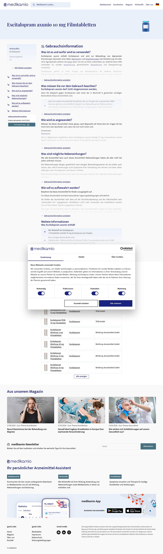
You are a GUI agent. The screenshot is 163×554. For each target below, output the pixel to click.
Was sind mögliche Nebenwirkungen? (19, 97)
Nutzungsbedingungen (41, 540)
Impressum (36, 534)
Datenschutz (37, 537)
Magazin (129, 4)
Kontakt (10, 540)
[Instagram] (69, 532)
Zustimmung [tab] (45, 257)
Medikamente (105, 4)
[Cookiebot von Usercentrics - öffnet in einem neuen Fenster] (122, 249)
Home (9, 531)
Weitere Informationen (21, 111)
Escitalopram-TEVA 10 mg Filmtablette (58, 322)
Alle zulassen (115, 303)
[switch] (68, 293)
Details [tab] (81, 257)
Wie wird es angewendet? (22, 90)
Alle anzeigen (81, 376)
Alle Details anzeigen (23, 68)
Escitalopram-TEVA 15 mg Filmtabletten (58, 311)
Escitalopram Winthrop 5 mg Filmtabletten (56, 332)
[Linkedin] (64, 532)
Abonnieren (148, 446)
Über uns (149, 4)
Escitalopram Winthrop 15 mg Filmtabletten (56, 356)
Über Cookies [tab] (117, 257)
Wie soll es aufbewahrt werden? (21, 105)
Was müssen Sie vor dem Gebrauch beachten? (22, 85)
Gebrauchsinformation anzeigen (57, 80)
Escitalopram (74, 311)
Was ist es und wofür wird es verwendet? (23, 77)
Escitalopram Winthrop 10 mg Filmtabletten (57, 367)
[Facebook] (58, 532)
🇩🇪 (157, 4)
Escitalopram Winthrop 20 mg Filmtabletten (57, 344)
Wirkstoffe (139, 4)
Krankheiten (118, 4)
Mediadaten (37, 531)
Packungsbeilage (20, 124)
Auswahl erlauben (81, 303)
